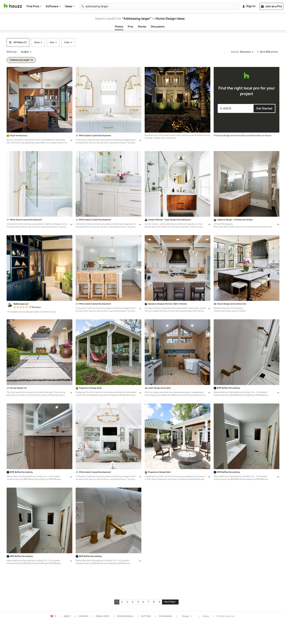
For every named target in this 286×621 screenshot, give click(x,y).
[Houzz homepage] (13, 5)
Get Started (264, 108)
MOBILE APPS (102, 616)
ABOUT (67, 616)
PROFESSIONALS (125, 616)
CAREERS (83, 616)
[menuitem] (34, 6)
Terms (206, 616)
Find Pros (32, 6)
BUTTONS (146, 616)
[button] (18, 42)
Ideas (68, 6)
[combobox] (159, 6)
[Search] (82, 6)
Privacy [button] (185, 616)
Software (52, 6)
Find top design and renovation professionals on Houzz (242, 135)
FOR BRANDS (165, 616)
